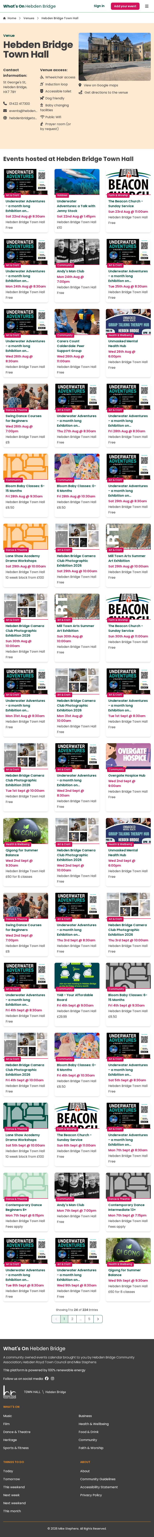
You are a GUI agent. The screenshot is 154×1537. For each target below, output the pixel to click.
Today (8, 1471)
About (85, 1471)
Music (7, 1416)
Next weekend (14, 1503)
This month (12, 1511)
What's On (34, 1348)
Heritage (10, 1440)
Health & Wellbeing (94, 1424)
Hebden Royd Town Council (44, 1362)
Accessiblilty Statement (99, 1487)
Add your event (125, 6)
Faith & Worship (91, 1448)
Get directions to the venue (106, 92)
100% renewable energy (66, 1370)
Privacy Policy (91, 1495)
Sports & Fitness (16, 1448)
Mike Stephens (85, 1362)
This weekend (14, 1487)
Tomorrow (11, 1479)
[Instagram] (51, 1378)
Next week (11, 1495)
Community (88, 1440)
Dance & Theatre (16, 1432)
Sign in (99, 6)
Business (85, 1416)
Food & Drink (89, 1432)
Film (6, 1424)
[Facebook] (46, 1378)
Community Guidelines (98, 1479)
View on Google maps (100, 85)
